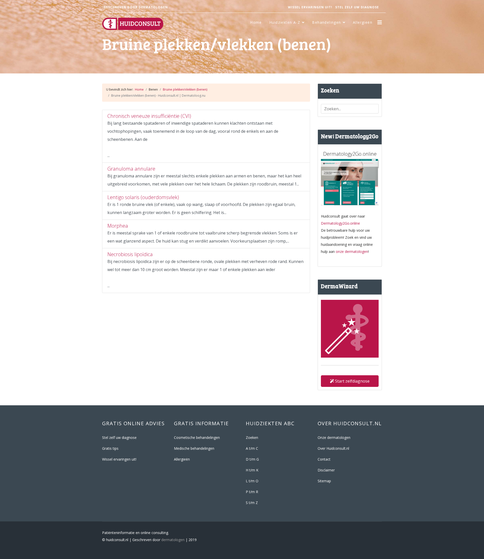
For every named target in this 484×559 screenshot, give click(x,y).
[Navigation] (379, 22)
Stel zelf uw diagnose (357, 7)
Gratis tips (110, 448)
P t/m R (252, 491)
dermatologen (173, 539)
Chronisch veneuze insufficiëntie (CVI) (149, 116)
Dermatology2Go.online (340, 223)
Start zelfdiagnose (352, 381)
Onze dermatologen (334, 437)
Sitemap (324, 480)
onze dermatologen (352, 251)
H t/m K (252, 470)
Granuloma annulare (131, 168)
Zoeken (252, 437)
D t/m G (252, 459)
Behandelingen (326, 22)
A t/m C (252, 448)
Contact (324, 459)
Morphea (117, 225)
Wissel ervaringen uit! (310, 7)
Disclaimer (326, 470)
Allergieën (362, 22)
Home (256, 22)
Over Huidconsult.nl (333, 448)
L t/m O (252, 480)
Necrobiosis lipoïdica (130, 254)
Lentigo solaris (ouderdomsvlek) (143, 197)
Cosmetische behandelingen (197, 437)
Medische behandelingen (194, 448)
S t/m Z (252, 502)
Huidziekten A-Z (284, 22)
